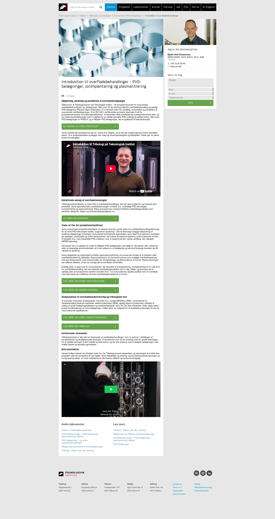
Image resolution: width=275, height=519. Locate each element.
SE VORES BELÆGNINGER (75, 218)
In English (209, 7)
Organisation (178, 490)
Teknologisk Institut (67, 15)
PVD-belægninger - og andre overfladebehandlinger (75, 441)
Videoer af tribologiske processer (76, 430)
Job (178, 7)
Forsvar (168, 7)
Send (190, 103)
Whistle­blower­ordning (203, 487)
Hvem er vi (177, 487)
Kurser (156, 7)
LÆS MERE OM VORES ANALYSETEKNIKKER (85, 317)
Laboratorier (141, 7)
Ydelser (111, 7)
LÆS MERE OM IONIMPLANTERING (80, 290)
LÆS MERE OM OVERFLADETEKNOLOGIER (83, 281)
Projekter (124, 7)
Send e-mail (175, 66)
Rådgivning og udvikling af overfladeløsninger (82, 446)
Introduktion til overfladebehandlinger (161, 15)
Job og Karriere (179, 493)
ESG (186, 7)
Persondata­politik (202, 490)
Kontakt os (177, 484)
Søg (101, 7)
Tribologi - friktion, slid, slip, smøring (78, 450)
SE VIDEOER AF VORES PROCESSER (80, 126)
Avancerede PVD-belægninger (128, 15)
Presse (197, 484)
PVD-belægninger (121, 444)
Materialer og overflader (100, 15)
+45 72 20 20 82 (177, 63)
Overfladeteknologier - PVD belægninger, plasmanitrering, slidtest (80, 435)
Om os (195, 7)
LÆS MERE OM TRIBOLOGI (76, 326)
